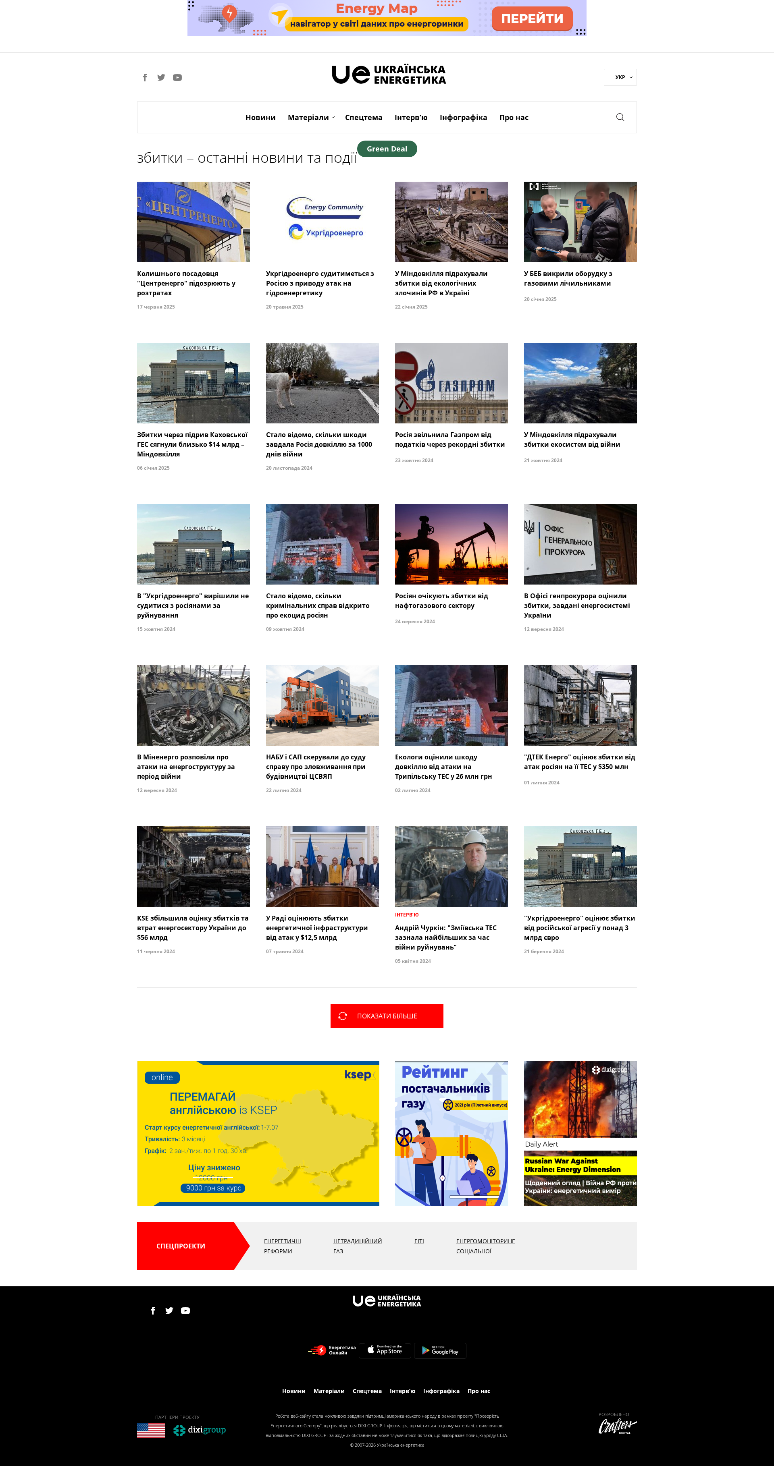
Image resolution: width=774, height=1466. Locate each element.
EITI (419, 1241)
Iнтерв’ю (411, 117)
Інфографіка (463, 117)
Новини (261, 117)
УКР (620, 77)
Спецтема (364, 117)
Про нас (513, 117)
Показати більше (387, 1016)
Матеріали (308, 117)
